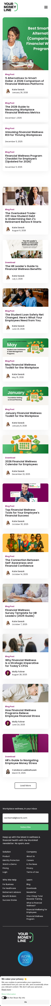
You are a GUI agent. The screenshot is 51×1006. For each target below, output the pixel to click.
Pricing (6, 868)
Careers (30, 860)
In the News (32, 864)
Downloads (31, 888)
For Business (8, 884)
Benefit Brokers (9, 896)
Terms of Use (33, 872)
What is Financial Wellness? (34, 904)
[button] (46, 7)
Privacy (30, 868)
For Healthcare (9, 888)
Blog (28, 884)
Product (6, 856)
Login (5, 872)
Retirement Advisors (12, 892)
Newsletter (31, 892)
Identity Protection (11, 860)
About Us (31, 856)
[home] (9, 7)
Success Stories (10, 900)
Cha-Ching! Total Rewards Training (34, 897)
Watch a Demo (10, 864)
